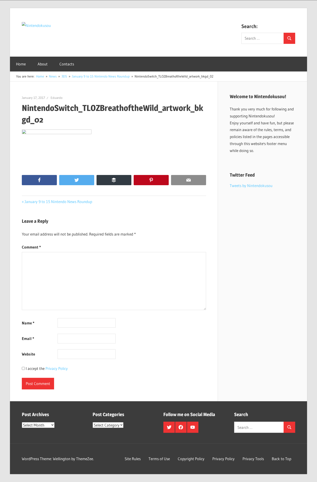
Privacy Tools (253, 458)
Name (28, 322)
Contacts (66, 63)
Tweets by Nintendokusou (251, 185)
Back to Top (281, 458)
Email (28, 338)
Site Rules (133, 458)
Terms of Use (159, 458)
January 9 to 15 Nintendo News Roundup (58, 201)
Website (28, 354)
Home (21, 63)
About (43, 63)
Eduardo (56, 98)
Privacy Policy (56, 368)
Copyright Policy (191, 458)
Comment (31, 247)
